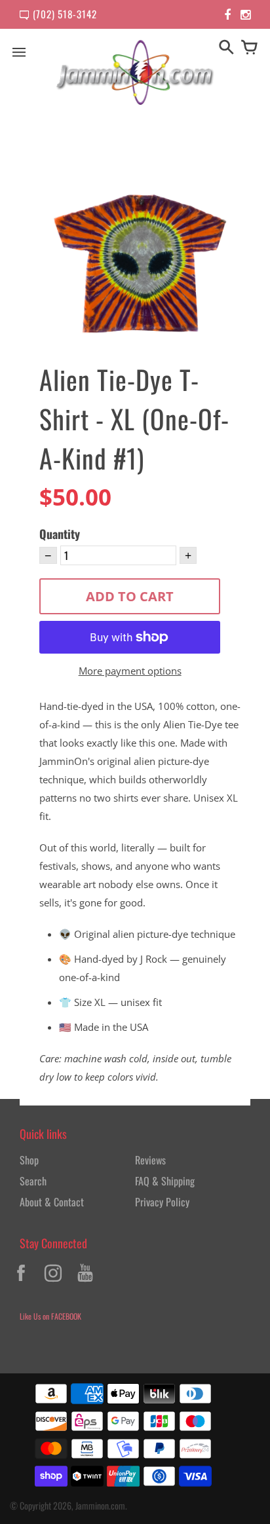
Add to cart (130, 596)
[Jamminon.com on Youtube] (85, 1283)
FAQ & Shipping (165, 1181)
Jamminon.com (100, 1505)
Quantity (59, 533)
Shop (29, 1160)
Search (33, 1181)
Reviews (150, 1160)
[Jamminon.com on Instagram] (53, 1283)
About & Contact (52, 1202)
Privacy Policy (162, 1202)
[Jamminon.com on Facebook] (21, 1283)
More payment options (130, 670)
